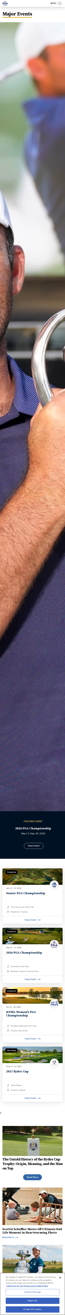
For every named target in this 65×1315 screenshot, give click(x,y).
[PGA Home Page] (5, 3)
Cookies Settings (32, 1292)
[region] (32, 1294)
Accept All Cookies (32, 1309)
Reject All (32, 1300)
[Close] (60, 1277)
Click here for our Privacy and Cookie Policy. (27, 1286)
